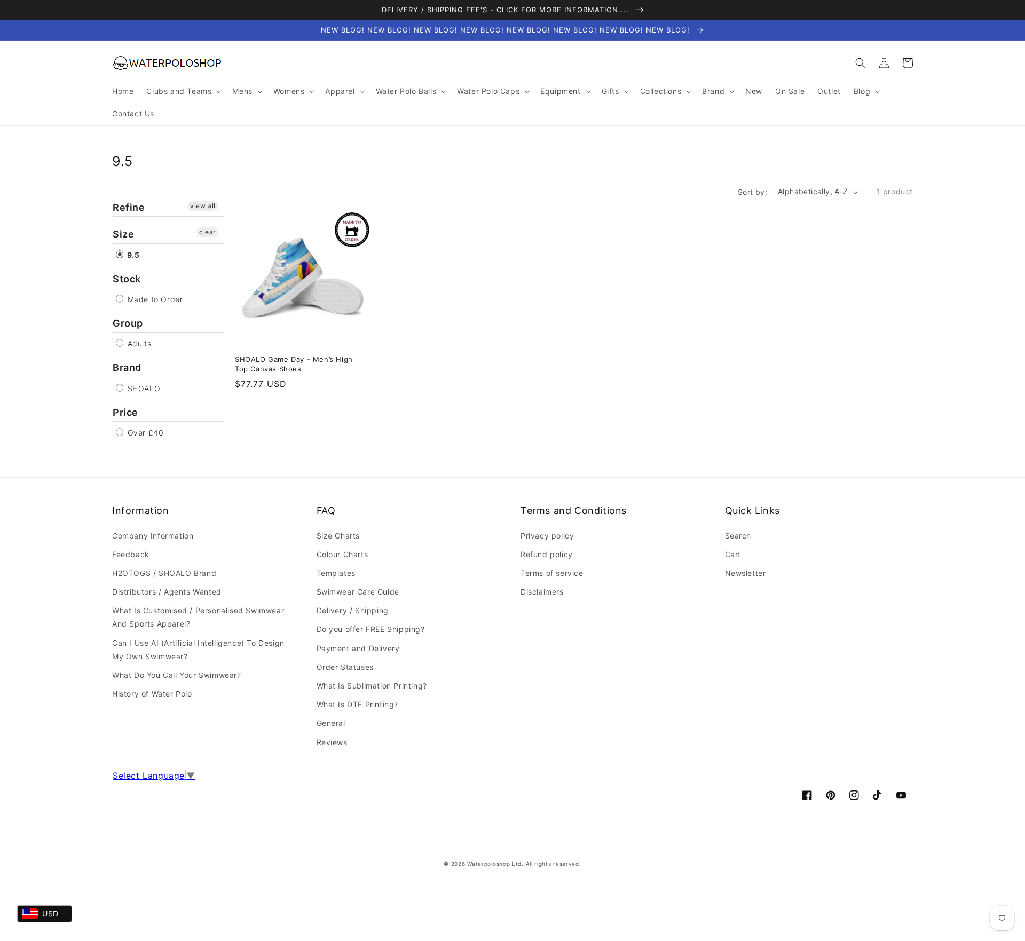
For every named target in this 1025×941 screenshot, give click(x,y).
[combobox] (44, 913)
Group (128, 323)
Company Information (152, 535)
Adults (138, 343)
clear (207, 232)
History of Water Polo (152, 693)
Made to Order (154, 299)
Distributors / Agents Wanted (167, 591)
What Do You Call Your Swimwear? (176, 674)
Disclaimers (542, 591)
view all (203, 206)
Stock (127, 278)
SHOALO (142, 388)
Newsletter (745, 573)
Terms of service (552, 573)
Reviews (332, 742)
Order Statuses (345, 666)
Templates (336, 573)
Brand (127, 367)
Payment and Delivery (358, 648)
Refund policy (547, 554)
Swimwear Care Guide (358, 591)
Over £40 (144, 432)
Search (738, 535)
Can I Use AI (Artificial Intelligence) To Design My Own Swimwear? (198, 649)
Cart (733, 554)
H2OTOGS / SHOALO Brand (164, 573)
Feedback (130, 554)
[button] (860, 63)
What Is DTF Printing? (358, 704)
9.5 (132, 254)
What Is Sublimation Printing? (372, 685)
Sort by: (752, 191)
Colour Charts (342, 554)
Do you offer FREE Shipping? (371, 629)
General (331, 723)
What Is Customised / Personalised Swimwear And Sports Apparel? (198, 617)
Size (123, 234)
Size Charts (338, 535)
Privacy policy (547, 535)
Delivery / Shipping (353, 610)
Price (125, 412)
